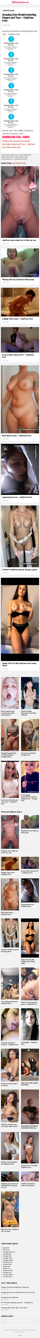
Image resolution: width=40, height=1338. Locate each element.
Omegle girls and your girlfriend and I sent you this (18, 1292)
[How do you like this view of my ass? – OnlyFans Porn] (10, 779)
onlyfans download (10, 155)
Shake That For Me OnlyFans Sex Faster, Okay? (19, 664)
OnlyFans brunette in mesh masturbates (28, 1184)
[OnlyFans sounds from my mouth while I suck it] (10, 1106)
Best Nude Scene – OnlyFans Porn (16, 435)
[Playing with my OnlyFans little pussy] (20, 262)
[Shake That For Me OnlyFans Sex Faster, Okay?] (20, 619)
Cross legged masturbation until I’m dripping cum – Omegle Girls (29, 798)
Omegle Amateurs (9, 1252)
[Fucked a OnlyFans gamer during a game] (20, 536)
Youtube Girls (7, 1276)
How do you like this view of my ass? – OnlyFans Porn (9, 802)
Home (20, 1335)
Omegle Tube (7, 1258)
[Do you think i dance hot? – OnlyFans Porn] (20, 340)
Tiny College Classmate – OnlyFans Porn (9, 1002)
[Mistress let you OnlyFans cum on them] (10, 1209)
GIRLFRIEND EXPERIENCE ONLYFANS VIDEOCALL (29, 1127)
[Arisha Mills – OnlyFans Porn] (30, 1024)
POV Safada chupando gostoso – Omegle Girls (17, 1303)
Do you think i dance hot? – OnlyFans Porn (18, 356)
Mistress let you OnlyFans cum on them (10, 1230)
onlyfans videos (21, 159)
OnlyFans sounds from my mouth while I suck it (9, 1125)
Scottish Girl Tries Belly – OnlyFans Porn (29, 1166)
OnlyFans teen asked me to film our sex (19, 240)
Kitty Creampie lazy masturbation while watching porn (7, 713)
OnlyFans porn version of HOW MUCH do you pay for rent (9, 1185)
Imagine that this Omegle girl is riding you (15, 1287)
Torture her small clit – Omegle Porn (29, 754)
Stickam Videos (8, 1274)
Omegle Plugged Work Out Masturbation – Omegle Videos (8, 755)
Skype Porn (6, 1268)
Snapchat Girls (8, 1270)
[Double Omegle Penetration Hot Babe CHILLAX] (30, 693)
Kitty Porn (6, 1250)
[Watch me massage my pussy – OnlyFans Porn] (30, 983)
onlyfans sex (7, 159)
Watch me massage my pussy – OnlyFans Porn (29, 1003)
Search (37, 1321)
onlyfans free (25, 155)
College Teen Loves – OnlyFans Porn (17, 319)
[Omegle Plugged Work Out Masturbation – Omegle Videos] (10, 735)
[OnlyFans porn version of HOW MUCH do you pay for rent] (10, 1176)
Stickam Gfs (7, 1272)
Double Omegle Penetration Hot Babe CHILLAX (28, 713)
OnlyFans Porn (22, 157)
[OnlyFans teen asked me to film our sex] (20, 202)
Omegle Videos (8, 1260)
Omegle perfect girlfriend (9, 1297)
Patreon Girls (7, 1264)
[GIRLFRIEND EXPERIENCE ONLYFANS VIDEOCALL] (30, 1107)
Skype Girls (6, 1266)
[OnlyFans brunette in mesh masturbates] (30, 1176)
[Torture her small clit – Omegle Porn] (30, 735)
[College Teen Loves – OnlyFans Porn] (20, 302)
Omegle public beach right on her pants (14, 1308)
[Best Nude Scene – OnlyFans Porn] (20, 399)
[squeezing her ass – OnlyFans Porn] (20, 469)
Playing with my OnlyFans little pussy (18, 279)
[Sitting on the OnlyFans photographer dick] (10, 1146)
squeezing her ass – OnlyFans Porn (17, 497)
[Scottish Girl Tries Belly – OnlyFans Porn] (30, 1147)
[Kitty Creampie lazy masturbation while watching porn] (10, 693)
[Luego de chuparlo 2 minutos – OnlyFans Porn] (10, 1024)
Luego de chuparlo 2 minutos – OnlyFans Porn (9, 1044)
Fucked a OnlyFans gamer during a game (19, 569)
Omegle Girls (7, 1254)
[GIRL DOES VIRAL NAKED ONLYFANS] (30, 1065)
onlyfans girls (8, 157)
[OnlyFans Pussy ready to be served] (10, 1065)
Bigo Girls (6, 1248)
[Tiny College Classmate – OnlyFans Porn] (10, 983)
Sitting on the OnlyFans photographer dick (9, 1163)
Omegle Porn (7, 1256)
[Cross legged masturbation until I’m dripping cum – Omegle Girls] (30, 777)
